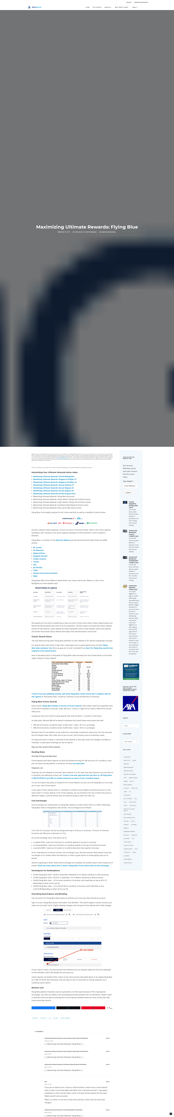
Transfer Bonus (128, 849)
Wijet (35, 576)
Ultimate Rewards (90, 232)
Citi (130, 791)
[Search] (148, 8)
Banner (126, 781)
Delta (125, 802)
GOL (35, 564)
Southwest (127, 838)
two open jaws (78, 763)
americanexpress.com (63, 458)
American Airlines (128, 767)
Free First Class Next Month (129, 809)
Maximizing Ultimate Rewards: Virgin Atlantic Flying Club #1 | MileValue (66, 1038)
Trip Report (127, 852)
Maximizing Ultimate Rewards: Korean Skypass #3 (53, 491)
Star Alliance (127, 842)
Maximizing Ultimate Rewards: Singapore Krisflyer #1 (55, 479)
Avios (125, 777)
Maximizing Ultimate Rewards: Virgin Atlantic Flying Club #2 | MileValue (66, 1051)
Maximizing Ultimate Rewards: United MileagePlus (53, 476)
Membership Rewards (129, 831)
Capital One (134, 788)
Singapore (134, 835)
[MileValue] (33, 7)
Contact (128, 2)
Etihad (125, 805)
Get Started (97, 7)
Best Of (132, 781)
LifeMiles (126, 824)
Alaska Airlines (39, 553)
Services (107, 7)
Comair (36, 562)
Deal (135, 798)
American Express (128, 771)
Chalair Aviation (39, 559)
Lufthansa (133, 824)
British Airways (128, 784)
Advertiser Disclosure (141, 2)
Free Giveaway (127, 814)
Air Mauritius (38, 550)
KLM (50, 1018)
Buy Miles (126, 788)
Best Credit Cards (121, 7)
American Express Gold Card (133, 587)
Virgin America (128, 859)
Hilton (133, 821)
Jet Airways (37, 567)
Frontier (126, 821)
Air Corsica (37, 547)
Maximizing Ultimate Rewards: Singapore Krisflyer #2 (55, 482)
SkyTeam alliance (63, 540)
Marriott (126, 828)
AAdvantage (127, 757)
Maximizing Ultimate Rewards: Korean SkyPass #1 (53, 485)
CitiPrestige (127, 795)
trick (136, 849)
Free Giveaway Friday (129, 817)
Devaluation (132, 802)
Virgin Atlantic (128, 862)
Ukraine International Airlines (45, 573)
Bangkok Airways (40, 556)
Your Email (128, 481)
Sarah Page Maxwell (108, 232)
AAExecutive (127, 760)
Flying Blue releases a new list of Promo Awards (61, 706)
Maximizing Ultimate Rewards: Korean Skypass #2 (53, 488)
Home (88, 7)
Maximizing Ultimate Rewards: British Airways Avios (54, 493)
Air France (35, 1018)
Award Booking (133, 777)
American (126, 764)
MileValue (126, 835)
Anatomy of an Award (130, 774)
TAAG (35, 570)
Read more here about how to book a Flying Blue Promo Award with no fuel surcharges (73, 865)
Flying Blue (78, 232)
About (134, 7)
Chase (125, 791)
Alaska (134, 760)
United (134, 852)
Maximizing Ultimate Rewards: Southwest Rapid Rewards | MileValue (65, 1064)
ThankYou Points (128, 845)
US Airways (127, 855)
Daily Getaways (128, 798)
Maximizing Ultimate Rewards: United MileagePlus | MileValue (63, 1110)
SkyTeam (55, 1018)
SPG (133, 838)
